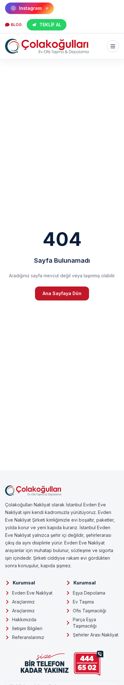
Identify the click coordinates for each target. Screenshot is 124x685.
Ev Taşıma (83, 601)
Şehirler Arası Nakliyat (95, 634)
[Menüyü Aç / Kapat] (113, 46)
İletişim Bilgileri (27, 628)
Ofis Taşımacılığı (89, 610)
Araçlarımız (23, 601)
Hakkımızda (24, 619)
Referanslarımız (28, 637)
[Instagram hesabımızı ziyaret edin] (62, 676)
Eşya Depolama (89, 593)
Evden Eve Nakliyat (32, 593)
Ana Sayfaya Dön (62, 293)
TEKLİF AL (50, 24)
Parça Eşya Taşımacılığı (85, 623)
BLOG (16, 24)
